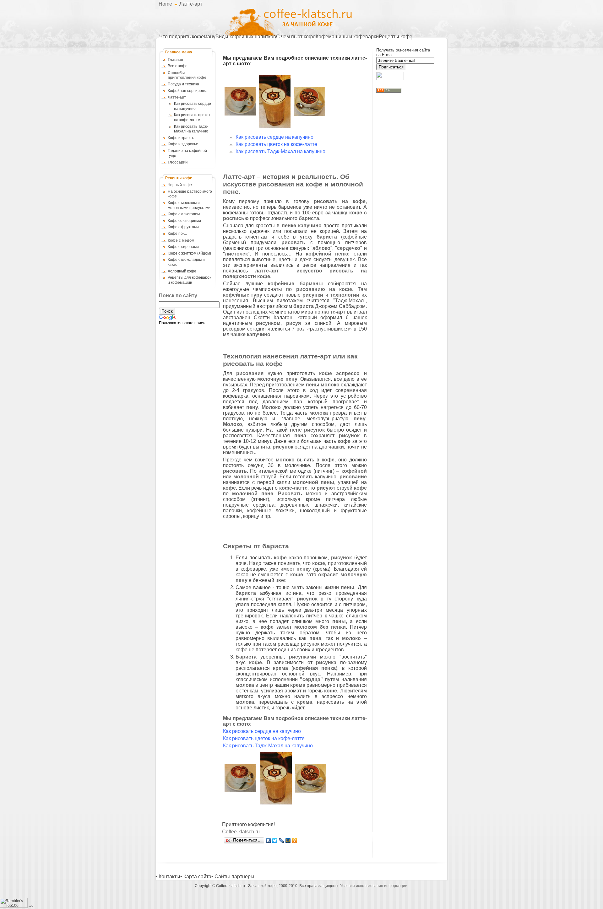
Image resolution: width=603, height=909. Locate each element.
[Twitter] (275, 840)
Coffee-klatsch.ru (241, 831)
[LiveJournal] (281, 840)
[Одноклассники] (294, 840)
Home (165, 4)
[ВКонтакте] (268, 840)
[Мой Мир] (288, 840)
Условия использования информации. (374, 886)
